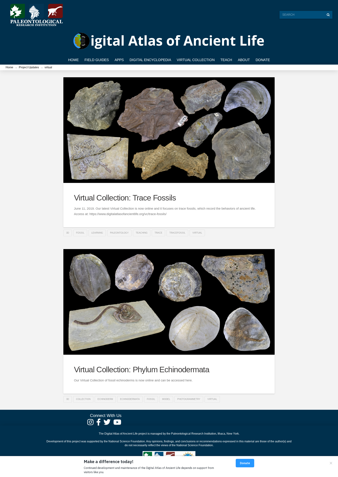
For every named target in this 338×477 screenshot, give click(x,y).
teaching (142, 232)
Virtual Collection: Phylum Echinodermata (141, 369)
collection (83, 399)
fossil (80, 232)
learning (97, 232)
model (166, 399)
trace (158, 232)
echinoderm (105, 399)
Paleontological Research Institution (193, 433)
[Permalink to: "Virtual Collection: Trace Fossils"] (169, 130)
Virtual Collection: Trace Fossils (125, 197)
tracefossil (177, 232)
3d (67, 232)
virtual (197, 232)
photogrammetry (188, 399)
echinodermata (130, 399)
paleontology (119, 232)
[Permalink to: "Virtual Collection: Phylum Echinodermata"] (169, 302)
